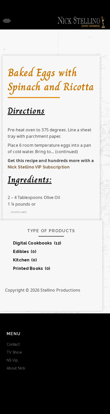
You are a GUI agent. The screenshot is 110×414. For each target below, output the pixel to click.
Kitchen (25, 260)
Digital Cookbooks (37, 243)
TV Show (14, 352)
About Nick (16, 368)
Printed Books (31, 268)
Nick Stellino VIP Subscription (39, 167)
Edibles (24, 251)
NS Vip (12, 360)
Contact (13, 344)
